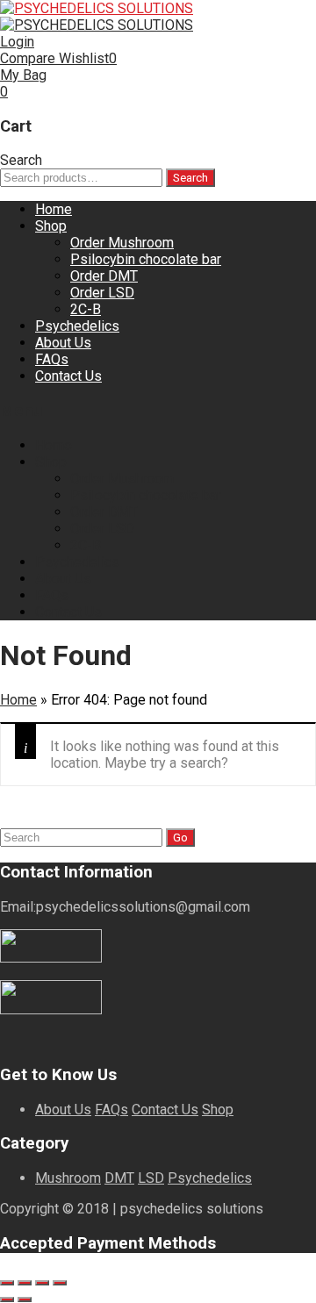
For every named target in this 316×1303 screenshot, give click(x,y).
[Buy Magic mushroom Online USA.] (96, 8)
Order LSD (102, 292)
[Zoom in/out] (7, 1282)
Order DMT (104, 276)
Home (53, 209)
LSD (151, 1178)
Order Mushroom (122, 242)
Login (17, 41)
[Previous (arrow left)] (7, 1299)
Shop (51, 226)
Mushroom (68, 1178)
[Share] (42, 1282)
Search (190, 177)
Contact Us (68, 376)
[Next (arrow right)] (25, 1299)
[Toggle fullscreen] (25, 1282)
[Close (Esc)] (60, 1282)
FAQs (51, 359)
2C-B (85, 309)
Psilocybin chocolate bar (145, 259)
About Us (63, 342)
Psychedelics (77, 326)
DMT (119, 1178)
